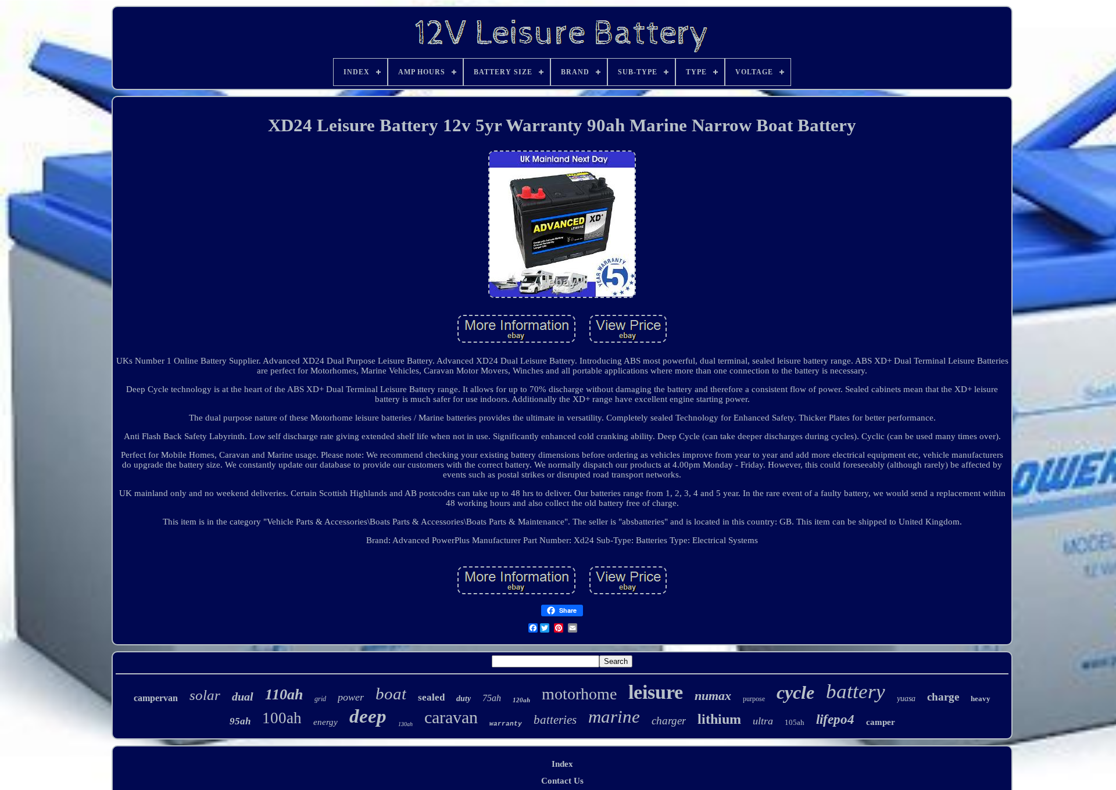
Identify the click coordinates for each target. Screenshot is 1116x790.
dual (242, 696)
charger (669, 720)
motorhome (579, 694)
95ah (240, 721)
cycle (795, 692)
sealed (431, 697)
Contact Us (562, 780)
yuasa (906, 698)
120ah (521, 699)
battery (855, 691)
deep (368, 716)
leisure (655, 692)
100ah (282, 718)
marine (614, 716)
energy (325, 722)
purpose (754, 699)
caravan (451, 717)
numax (713, 695)
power (351, 697)
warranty (505, 723)
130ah (405, 724)
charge (943, 697)
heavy (980, 698)
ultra (763, 721)
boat (390, 693)
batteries (555, 720)
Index (562, 764)
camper (880, 722)
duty (463, 698)
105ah (794, 722)
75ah (491, 698)
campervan (156, 698)
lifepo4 (835, 719)
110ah (284, 694)
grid (320, 699)
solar (204, 695)
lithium (719, 719)
